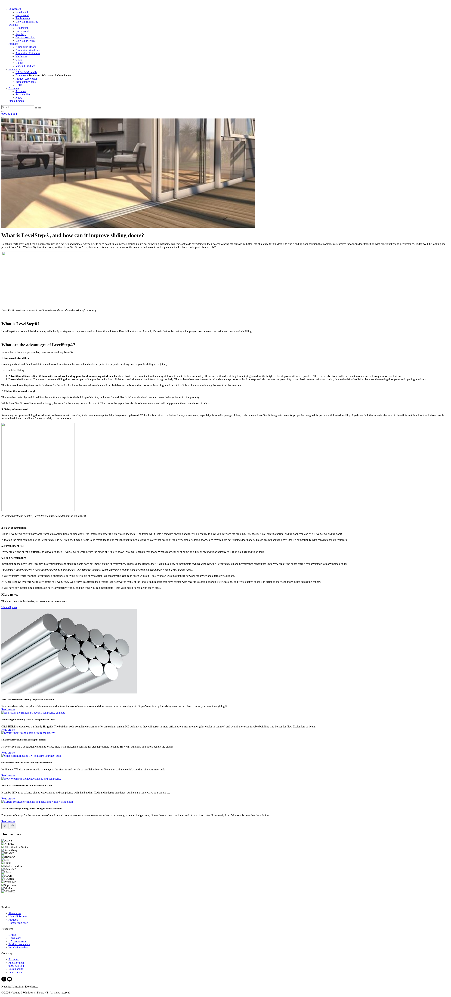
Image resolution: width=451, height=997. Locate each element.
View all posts (9, 607)
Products (13, 43)
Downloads (22, 75)
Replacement (23, 18)
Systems (13, 24)
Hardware (21, 56)
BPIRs (12, 934)
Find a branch (16, 100)
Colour (19, 62)
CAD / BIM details (26, 72)
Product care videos (26, 78)
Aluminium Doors (26, 46)
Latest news (15, 972)
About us (13, 88)
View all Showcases (27, 21)
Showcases (14, 8)
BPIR (19, 84)
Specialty (21, 34)
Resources (14, 69)
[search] (36, 107)
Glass (19, 59)
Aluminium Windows (27, 50)
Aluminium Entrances (28, 53)
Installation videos (26, 81)
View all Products (25, 65)
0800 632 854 (9, 113)
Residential (22, 12)
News (19, 97)
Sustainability (23, 94)
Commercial (22, 15)
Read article (8, 709)
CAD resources (17, 941)
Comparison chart (25, 37)
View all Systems (25, 40)
